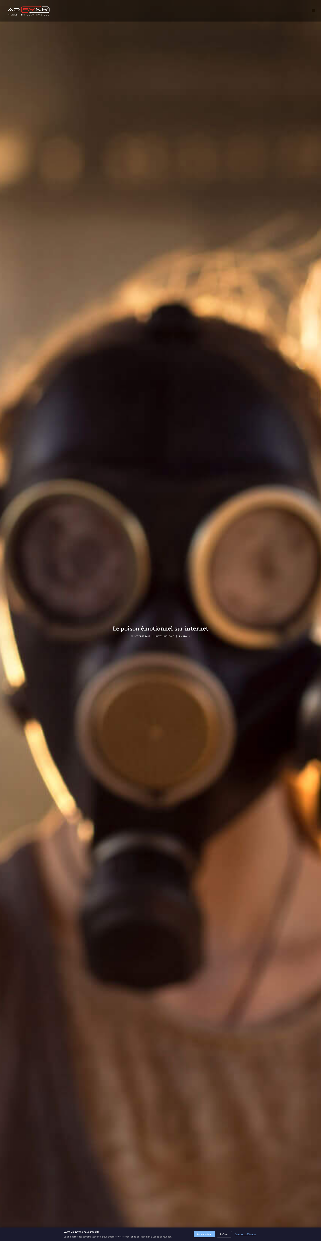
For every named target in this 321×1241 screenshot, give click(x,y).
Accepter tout (204, 1234)
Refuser (224, 1234)
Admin (186, 636)
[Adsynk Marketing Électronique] (28, 11)
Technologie (166, 636)
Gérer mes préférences (245, 1234)
